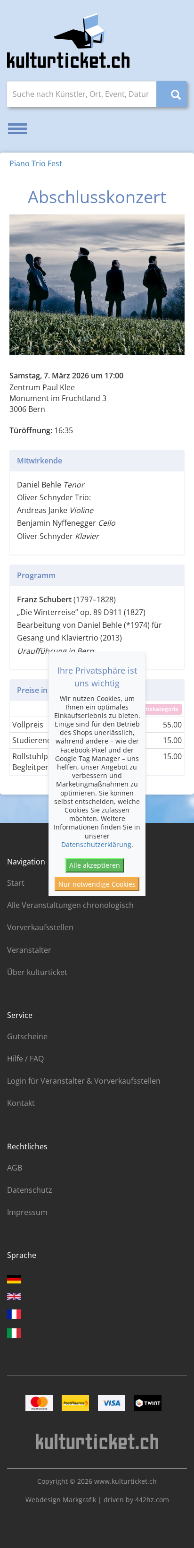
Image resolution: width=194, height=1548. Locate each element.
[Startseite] (68, 40)
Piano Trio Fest (35, 163)
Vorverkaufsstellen (40, 927)
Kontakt (21, 1103)
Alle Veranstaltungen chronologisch (70, 905)
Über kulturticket (37, 972)
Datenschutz (29, 1190)
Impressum (27, 1212)
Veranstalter (29, 950)
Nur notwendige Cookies (97, 884)
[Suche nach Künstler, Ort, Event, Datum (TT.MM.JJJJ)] (171, 94)
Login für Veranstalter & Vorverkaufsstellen (84, 1081)
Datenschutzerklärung (96, 844)
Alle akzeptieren (94, 865)
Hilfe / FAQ (25, 1058)
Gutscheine (27, 1036)
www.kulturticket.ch (125, 1481)
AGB (14, 1168)
